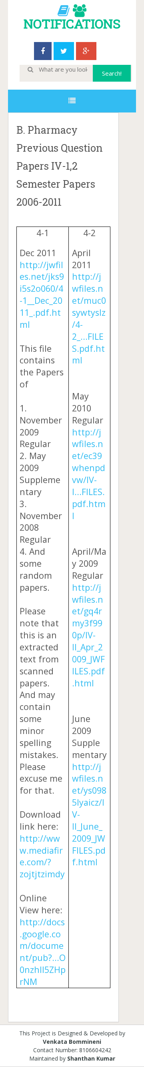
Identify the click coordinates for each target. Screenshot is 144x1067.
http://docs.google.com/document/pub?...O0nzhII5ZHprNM (43, 951)
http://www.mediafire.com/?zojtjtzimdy (42, 856)
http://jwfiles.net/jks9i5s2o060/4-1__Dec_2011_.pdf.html (42, 294)
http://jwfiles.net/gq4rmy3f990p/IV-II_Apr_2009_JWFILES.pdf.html (88, 635)
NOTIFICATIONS (72, 23)
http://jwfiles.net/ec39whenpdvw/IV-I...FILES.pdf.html (89, 473)
